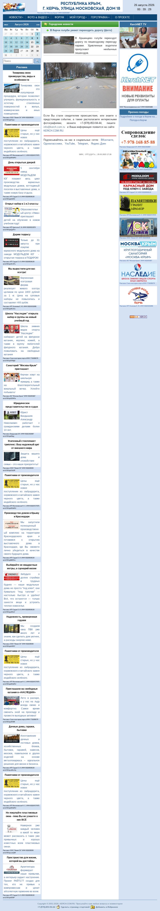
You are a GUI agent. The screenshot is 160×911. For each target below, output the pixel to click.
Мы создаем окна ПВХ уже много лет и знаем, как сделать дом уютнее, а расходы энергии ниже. (22, 633)
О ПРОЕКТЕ (122, 17)
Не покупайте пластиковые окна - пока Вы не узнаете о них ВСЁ (22, 816)
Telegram (83, 143)
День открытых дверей (21, 162)
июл (6, 24)
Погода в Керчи (138, 120)
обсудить (90, 154)
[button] (49, 85)
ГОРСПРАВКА (99, 17)
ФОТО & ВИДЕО (37, 17)
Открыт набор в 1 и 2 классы (21, 203)
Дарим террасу (21, 234)
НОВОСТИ (15, 17)
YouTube (70, 143)
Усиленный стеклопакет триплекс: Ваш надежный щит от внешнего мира (21, 444)
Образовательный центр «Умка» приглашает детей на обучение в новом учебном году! (22, 216)
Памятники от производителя (22, 124)
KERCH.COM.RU (53, 130)
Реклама (21, 67)
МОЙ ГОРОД (77, 17)
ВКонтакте (107, 139)
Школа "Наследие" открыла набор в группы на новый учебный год (21, 317)
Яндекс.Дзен (98, 143)
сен (37, 24)
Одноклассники (53, 143)
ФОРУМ (59, 17)
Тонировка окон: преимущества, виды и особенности (21, 76)
